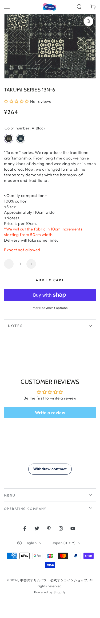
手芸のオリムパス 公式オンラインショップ (53, 580)
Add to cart (50, 280)
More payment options (50, 308)
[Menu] (7, 6)
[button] (79, 6)
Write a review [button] (50, 412)
